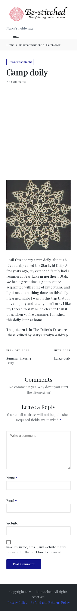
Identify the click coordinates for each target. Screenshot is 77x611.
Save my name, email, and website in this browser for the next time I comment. (36, 549)
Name (11, 478)
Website (12, 523)
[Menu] (16, 37)
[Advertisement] (38, 131)
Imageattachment (20, 62)
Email (11, 500)
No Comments (16, 82)
